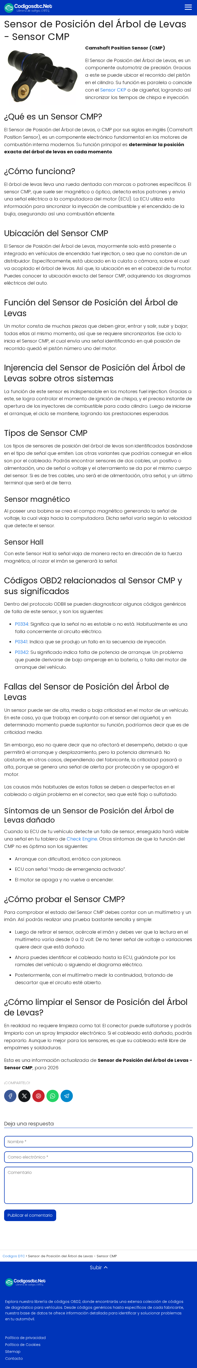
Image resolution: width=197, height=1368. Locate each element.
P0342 (21, 652)
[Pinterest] (38, 1096)
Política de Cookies (23, 1344)
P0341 (21, 641)
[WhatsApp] (52, 1096)
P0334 (21, 624)
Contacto (14, 1358)
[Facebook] (10, 1096)
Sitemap (13, 1351)
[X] (24, 1096)
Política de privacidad (25, 1337)
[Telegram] (67, 1096)
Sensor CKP (113, 90)
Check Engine (82, 839)
